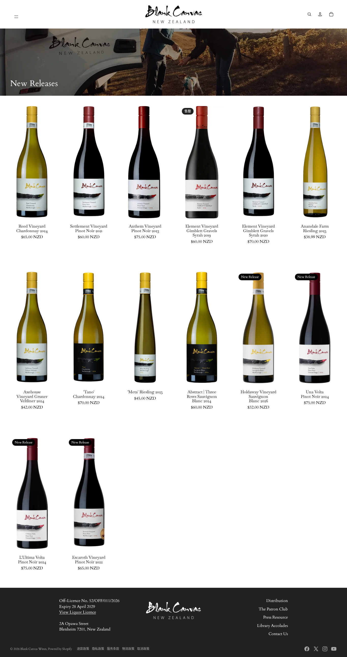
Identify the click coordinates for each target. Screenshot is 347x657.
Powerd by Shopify (60, 649)
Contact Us (278, 634)
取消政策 (143, 649)
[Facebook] (307, 649)
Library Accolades (272, 625)
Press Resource (275, 617)
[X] (316, 649)
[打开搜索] (309, 14)
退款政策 (83, 649)
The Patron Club (273, 609)
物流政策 (128, 649)
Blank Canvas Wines (33, 649)
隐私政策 (98, 649)
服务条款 (113, 649)
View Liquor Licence (77, 612)
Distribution (277, 601)
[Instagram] (325, 649)
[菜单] (16, 14)
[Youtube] (334, 649)
